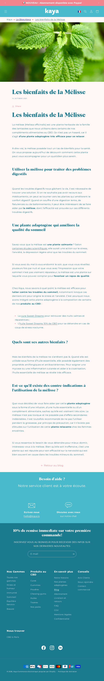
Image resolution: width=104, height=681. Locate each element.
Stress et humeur (11, 587)
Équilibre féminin (11, 603)
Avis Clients (84, 578)
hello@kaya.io (32, 516)
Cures (33, 581)
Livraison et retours (60, 600)
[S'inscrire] (73, 554)
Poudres (34, 589)
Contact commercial (84, 588)
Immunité (12, 593)
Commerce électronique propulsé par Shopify (36, 671)
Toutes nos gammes (12, 579)
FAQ (56, 606)
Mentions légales (63, 614)
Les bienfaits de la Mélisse (50, 19)
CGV (56, 610)
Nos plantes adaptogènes (60, 583)
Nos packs (35, 607)
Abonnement (60, 594)
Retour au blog (53, 465)
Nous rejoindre (85, 582)
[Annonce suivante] (99, 3)
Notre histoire (61, 578)
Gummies (35, 585)
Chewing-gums (38, 594)
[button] (6, 11)
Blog (56, 589)
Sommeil (11, 597)
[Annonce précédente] (5, 3)
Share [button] (18, 106)
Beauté (10, 609)
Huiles (33, 598)
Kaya (9, 19)
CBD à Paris (13, 637)
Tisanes (34, 602)
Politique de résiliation (67, 671)
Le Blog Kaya (23, 19)
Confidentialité (61, 619)
